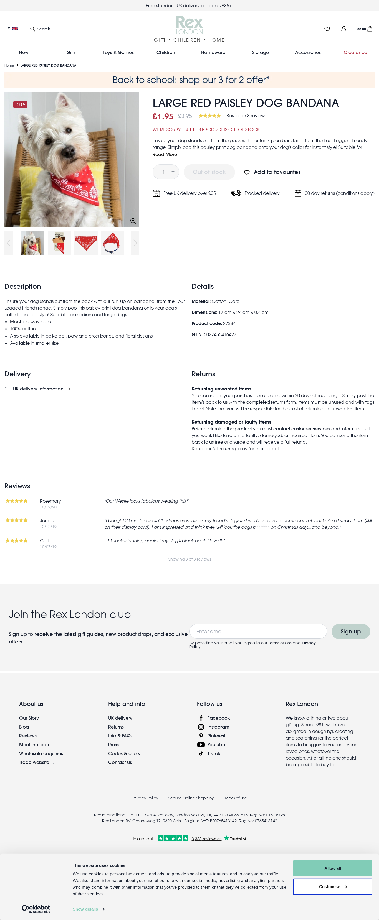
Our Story (29, 718)
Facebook (219, 718)
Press (113, 744)
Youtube (216, 744)
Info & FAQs (120, 735)
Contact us (120, 762)
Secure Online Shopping (192, 798)
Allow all (332, 868)
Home (9, 65)
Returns (116, 727)
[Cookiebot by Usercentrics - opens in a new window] (36, 909)
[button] (40, 29)
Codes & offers (124, 753)
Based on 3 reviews (246, 115)
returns (226, 448)
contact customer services (301, 428)
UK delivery (120, 718)
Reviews (28, 735)
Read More (165, 154)
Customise (329, 886)
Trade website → (37, 762)
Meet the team (35, 744)
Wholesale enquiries (41, 753)
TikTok (214, 753)
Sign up (351, 631)
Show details (85, 909)
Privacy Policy (145, 798)
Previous (8, 243)
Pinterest (216, 735)
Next (135, 243)
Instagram (218, 727)
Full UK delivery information (34, 389)
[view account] (343, 29)
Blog (24, 727)
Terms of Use (280, 642)
